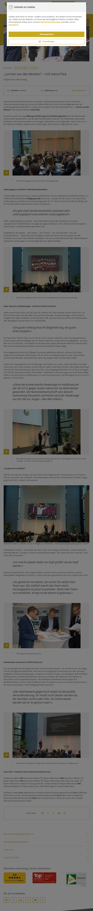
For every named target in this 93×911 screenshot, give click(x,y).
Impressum (13, 25)
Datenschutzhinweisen (50, 22)
